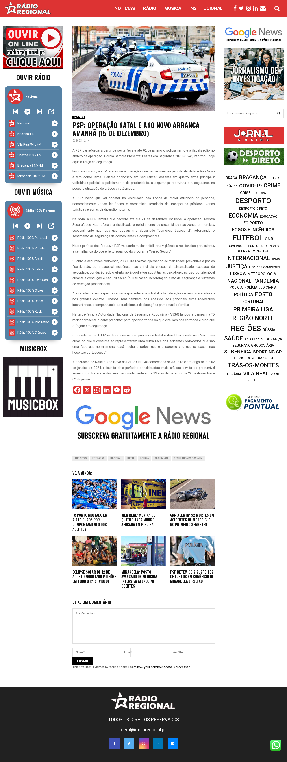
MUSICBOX (33, 348)
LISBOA (238, 273)
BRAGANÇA (253, 177)
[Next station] (15, 111)
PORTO (263, 294)
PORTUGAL (253, 301)
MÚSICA (172, 8)
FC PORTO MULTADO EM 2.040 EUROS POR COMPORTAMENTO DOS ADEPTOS (90, 522)
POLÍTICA (243, 294)
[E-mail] (264, 8)
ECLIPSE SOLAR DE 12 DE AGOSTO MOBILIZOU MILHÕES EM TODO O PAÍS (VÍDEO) (94, 576)
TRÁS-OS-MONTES (253, 365)
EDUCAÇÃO (269, 216)
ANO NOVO (81, 458)
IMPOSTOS (261, 251)
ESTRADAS (98, 458)
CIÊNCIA (231, 186)
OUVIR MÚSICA (33, 191)
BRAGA (231, 178)
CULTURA (259, 193)
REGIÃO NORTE (253, 318)
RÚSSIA (269, 330)
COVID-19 (250, 186)
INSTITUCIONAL (206, 8)
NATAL (130, 458)
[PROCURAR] (279, 113)
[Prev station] (39, 111)
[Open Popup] (51, 111)
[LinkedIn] (256, 8)
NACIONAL (79, 117)
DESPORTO (253, 201)
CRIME (272, 185)
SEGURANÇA (161, 458)
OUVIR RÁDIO (33, 77)
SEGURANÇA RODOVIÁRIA (188, 458)
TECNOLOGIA (243, 358)
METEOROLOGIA (262, 274)
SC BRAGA (252, 339)
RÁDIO (149, 8)
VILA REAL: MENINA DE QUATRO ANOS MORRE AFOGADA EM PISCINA (138, 519)
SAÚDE (233, 338)
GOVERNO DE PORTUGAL (246, 246)
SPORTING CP (267, 352)
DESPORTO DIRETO (253, 209)
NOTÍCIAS (125, 8)
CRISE (245, 192)
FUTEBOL (248, 238)
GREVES (272, 246)
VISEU (275, 374)
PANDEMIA (266, 281)
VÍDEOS (253, 380)
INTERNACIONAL (248, 258)
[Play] (27, 111)
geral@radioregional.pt (143, 729)
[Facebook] (236, 8)
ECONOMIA (243, 215)
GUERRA (243, 251)
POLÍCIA (144, 458)
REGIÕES (246, 328)
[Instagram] (249, 8)
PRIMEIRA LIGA (253, 309)
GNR (269, 239)
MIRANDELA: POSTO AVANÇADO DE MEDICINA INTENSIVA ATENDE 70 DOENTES (139, 579)
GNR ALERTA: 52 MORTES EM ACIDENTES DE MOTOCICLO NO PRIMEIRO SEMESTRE (192, 519)
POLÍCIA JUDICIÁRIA (260, 287)
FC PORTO (253, 222)
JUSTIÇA (236, 266)
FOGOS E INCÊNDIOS (253, 229)
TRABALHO (264, 358)
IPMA (276, 259)
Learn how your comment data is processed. (159, 667)
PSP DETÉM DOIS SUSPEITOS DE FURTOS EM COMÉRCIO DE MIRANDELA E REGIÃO (192, 576)
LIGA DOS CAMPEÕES (264, 267)
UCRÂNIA (234, 374)
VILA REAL (256, 373)
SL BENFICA (237, 352)
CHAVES (274, 178)
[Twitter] (242, 8)
